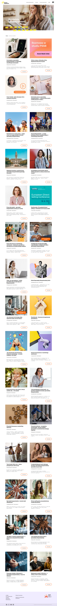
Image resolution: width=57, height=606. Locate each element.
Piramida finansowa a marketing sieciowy (15, 427)
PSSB (49, 2)
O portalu (36, 2)
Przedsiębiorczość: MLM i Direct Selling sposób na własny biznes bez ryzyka (40, 172)
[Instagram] (9, 605)
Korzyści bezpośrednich (43, 2)
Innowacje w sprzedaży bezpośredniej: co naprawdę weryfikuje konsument (14, 61)
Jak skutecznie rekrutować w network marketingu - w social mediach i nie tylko (14, 354)
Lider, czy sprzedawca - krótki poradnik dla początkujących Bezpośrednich (14, 282)
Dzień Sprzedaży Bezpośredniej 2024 (40, 280)
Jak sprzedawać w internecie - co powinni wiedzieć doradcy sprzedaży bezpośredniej (40, 391)
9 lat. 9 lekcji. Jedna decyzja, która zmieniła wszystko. (15, 97)
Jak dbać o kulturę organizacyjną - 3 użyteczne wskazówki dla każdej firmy (16, 538)
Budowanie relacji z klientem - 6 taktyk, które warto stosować (39, 574)
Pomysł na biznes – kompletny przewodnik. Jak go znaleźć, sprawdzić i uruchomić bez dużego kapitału (40, 428)
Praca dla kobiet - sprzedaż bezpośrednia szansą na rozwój (15, 208)
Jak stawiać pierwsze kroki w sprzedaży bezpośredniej (38, 537)
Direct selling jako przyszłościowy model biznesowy (40, 501)
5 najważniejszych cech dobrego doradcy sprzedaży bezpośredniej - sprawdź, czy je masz (40, 466)
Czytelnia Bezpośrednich (29, 2)
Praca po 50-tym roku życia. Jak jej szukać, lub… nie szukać (16, 390)
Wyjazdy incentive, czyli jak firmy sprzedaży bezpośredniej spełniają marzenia (15, 172)
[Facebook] (6, 605)
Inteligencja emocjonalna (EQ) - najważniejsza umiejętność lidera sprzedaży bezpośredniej (39, 245)
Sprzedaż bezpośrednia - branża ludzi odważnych (16, 501)
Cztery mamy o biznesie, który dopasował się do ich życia (39, 60)
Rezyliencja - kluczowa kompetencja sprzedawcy (40, 318)
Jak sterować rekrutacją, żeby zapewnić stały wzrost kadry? (14, 318)
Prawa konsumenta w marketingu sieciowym (39, 353)
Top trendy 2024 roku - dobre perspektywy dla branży (14, 465)
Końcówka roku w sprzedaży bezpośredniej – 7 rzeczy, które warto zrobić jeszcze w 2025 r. (40, 98)
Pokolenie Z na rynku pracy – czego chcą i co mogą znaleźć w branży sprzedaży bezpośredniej (16, 135)
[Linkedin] (13, 605)
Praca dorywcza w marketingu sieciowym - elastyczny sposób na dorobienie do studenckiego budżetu (16, 245)
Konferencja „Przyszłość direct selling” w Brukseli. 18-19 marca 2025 (40, 208)
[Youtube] (11, 605)
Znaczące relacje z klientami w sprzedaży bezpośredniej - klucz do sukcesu (16, 575)
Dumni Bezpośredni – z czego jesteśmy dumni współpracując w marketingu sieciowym (39, 135)
